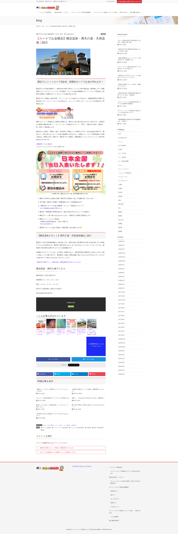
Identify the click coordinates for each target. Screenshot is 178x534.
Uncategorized (122, 137)
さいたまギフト (115, 499)
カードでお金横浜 (46, 427)
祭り (119, 208)
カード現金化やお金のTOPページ (51, 208)
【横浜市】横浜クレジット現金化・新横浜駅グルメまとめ (50, 332)
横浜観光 (101, 427)
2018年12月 (121, 253)
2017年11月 (121, 296)
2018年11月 (121, 257)
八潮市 (120, 184)
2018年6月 (121, 268)
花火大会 (120, 219)
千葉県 (120, 188)
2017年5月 (121, 319)
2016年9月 (121, 350)
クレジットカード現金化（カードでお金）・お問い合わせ (124, 511)
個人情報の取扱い (114, 520)
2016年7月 (121, 358)
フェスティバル (122, 177)
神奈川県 (74, 425)
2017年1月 (121, 335)
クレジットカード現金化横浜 (61, 427)
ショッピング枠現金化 (124, 173)
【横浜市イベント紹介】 (44, 144)
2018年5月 (121, 272)
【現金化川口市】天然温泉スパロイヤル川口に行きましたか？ (61, 332)
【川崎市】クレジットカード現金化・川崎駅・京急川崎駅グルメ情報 (91, 332)
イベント (120, 141)
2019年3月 (121, 241)
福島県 (120, 212)
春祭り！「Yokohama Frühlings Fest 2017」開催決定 (87, 398)
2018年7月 (121, 265)
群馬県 (120, 216)
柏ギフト (113, 495)
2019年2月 (121, 245)
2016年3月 (121, 374)
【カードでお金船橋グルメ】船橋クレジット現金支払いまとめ (57, 452)
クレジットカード (123, 169)
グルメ (120, 165)
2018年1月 (121, 288)
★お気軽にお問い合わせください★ (130, 1)
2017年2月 (121, 331)
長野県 (120, 227)
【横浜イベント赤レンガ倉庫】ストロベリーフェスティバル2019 (40, 332)
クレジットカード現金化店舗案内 (119, 487)
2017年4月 (121, 323)
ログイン (55, 443)
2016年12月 (121, 339)
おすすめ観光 (50, 425)
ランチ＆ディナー (123, 180)
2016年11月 (121, 343)
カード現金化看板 (123, 161)
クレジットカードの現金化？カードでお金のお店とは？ (125, 472)
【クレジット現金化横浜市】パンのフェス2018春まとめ (71, 332)
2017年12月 (121, 292)
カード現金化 (66, 425)
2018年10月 (121, 261)
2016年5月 (121, 366)
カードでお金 (58, 425)
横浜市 (95, 427)
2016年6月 (121, 362)
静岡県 (120, 231)
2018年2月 (121, 284)
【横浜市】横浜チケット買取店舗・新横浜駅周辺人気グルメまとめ (58, 262)
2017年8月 (121, 308)
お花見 (120, 149)
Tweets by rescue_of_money (81, 466)
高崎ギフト (113, 502)
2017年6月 (121, 315)
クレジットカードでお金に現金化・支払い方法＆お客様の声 (125, 482)
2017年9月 (121, 304)
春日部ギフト (114, 491)
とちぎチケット (115, 506)
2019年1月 (121, 249)
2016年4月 (121, 370)
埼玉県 (120, 192)
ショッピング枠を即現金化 (77, 427)
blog (103, 34)
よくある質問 (114, 516)
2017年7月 (121, 311)
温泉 (43, 430)
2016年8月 (121, 354)
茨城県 (120, 223)
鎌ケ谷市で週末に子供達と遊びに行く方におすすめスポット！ (81, 332)
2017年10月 (121, 300)
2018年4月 (121, 276)
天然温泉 (88, 427)
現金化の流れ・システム (116, 477)
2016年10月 (121, 347)
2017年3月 (121, 327)
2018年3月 (121, 280)
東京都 (120, 196)
